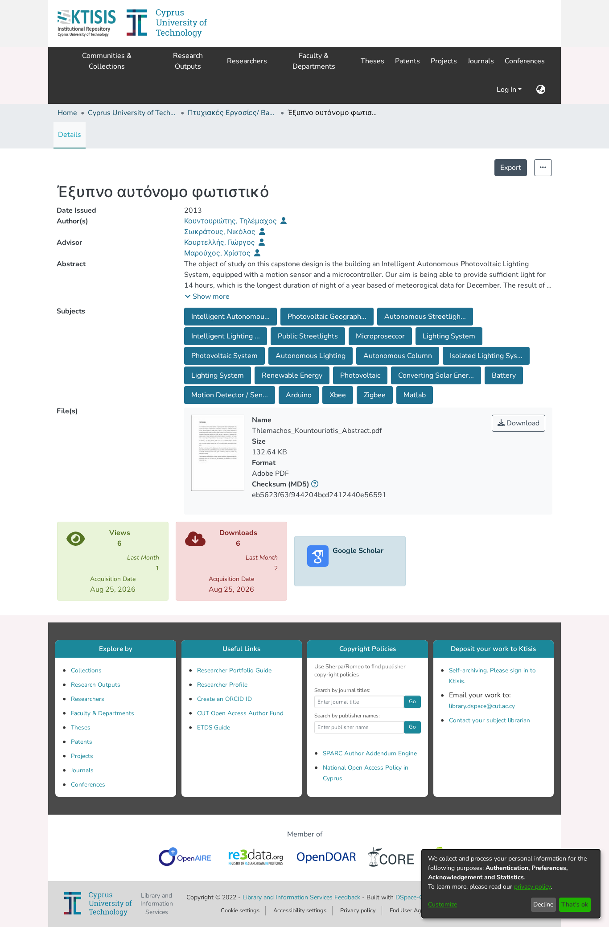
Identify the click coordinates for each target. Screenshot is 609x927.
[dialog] (511, 883)
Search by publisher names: (347, 715)
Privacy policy (358, 910)
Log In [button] (507, 90)
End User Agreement (416, 910)
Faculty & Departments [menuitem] (313, 61)
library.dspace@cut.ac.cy (482, 706)
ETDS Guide (213, 727)
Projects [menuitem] (444, 61)
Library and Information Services (288, 897)
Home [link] (67, 113)
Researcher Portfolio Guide (234, 670)
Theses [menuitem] (372, 61)
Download (522, 423)
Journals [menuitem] (481, 61)
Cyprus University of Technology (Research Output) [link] (132, 113)
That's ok (574, 904)
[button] (86, 23)
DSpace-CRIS (414, 897)
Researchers (87, 699)
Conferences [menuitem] (525, 61)
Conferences (88, 784)
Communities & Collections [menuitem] (107, 61)
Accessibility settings (299, 910)
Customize (442, 904)
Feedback (347, 897)
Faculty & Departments (102, 713)
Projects (82, 756)
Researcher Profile (222, 684)
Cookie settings (240, 910)
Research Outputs (95, 684)
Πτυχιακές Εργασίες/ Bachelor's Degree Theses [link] (232, 113)
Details (69, 135)
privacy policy (532, 886)
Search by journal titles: (342, 690)
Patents (81, 741)
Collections (86, 670)
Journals (82, 770)
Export (510, 168)
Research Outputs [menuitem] (188, 61)
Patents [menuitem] (407, 61)
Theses (81, 727)
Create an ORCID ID (224, 699)
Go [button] (412, 701)
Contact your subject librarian (489, 720)
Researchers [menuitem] (247, 61)
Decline (543, 904)
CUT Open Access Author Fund (240, 713)
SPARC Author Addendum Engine (370, 753)
